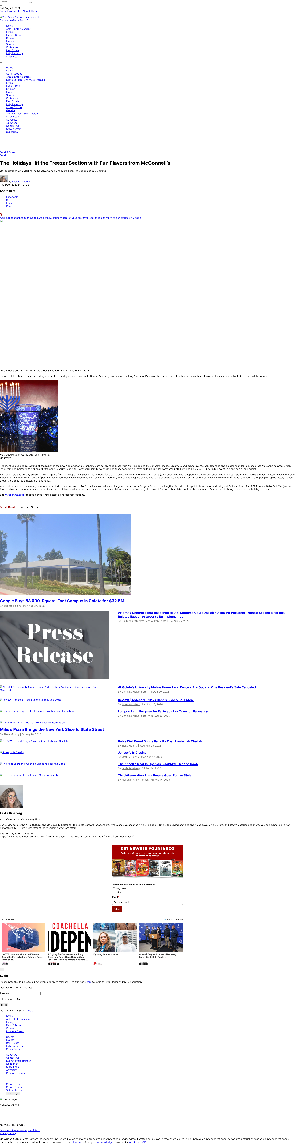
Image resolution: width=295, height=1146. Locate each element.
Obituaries (12, 47)
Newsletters (30, 11)
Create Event (13, 128)
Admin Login (12, 1093)
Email (115, 897)
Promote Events (15, 1073)
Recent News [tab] (29, 507)
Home (9, 67)
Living (9, 31)
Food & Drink (13, 34)
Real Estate (12, 50)
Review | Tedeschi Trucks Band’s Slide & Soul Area (156, 700)
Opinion (10, 38)
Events (10, 41)
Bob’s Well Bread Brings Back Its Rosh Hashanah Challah (160, 741)
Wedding (11, 110)
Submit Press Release (18, 1060)
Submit (117, 909)
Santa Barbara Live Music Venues (25, 79)
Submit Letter (14, 1090)
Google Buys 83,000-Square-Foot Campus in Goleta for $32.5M (62, 600)
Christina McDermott (134, 691)
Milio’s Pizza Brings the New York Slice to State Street (52, 729)
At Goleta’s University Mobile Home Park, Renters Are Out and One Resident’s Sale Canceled (187, 687)
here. (31, 1010)
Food (3, 155)
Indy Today (121, 888)
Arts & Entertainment (18, 28)
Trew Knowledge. (103, 1142)
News (9, 25)
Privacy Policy (8, 1133)
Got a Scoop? (20, 20)
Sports (10, 44)
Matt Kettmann (130, 756)
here (89, 981)
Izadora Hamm (12, 605)
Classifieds (12, 56)
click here (77, 1142)
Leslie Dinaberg (21, 181)
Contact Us (12, 125)
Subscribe (6, 20)
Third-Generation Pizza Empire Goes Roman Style (154, 775)
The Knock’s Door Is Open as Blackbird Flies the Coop (158, 764)
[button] (23, 944)
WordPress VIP (137, 1142)
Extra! (119, 892)
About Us (11, 122)
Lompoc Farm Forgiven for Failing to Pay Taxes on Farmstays (163, 711)
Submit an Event (9, 11)
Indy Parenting (14, 53)
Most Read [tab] (7, 507)
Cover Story (13, 1049)
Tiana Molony (11, 734)
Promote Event (15, 1031)
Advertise (11, 119)
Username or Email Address (16, 987)
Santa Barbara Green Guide (22, 113)
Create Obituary (15, 1087)
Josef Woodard (131, 704)
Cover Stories (14, 107)
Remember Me (12, 999)
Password (5, 993)
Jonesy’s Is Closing (132, 752)
